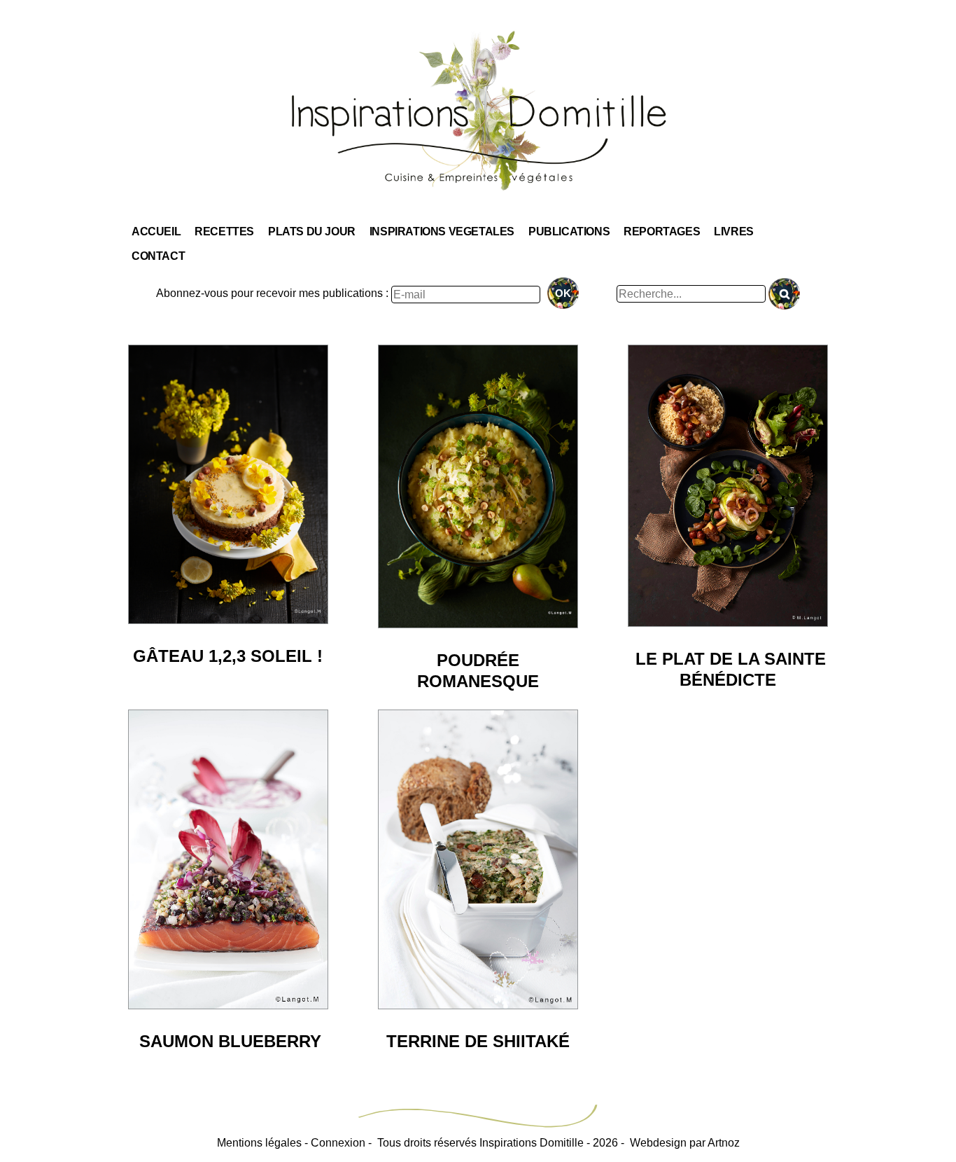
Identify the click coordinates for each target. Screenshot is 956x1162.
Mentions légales (259, 1143)
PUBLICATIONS (569, 231)
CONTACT (158, 256)
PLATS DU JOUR (312, 231)
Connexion (338, 1143)
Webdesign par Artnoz (685, 1143)
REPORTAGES (662, 231)
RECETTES (224, 231)
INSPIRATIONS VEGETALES (442, 231)
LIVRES (734, 231)
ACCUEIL (156, 231)
